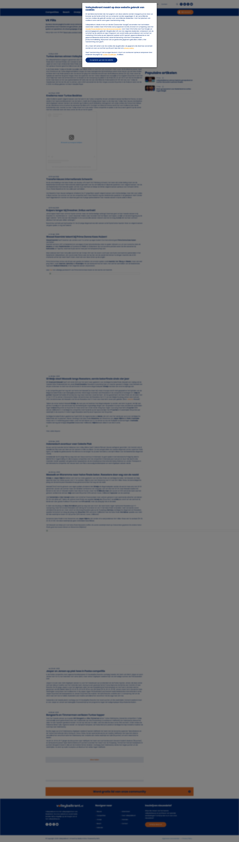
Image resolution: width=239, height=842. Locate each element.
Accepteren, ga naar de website (101, 60)
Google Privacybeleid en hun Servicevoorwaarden (103, 29)
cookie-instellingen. (110, 54)
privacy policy (129, 48)
